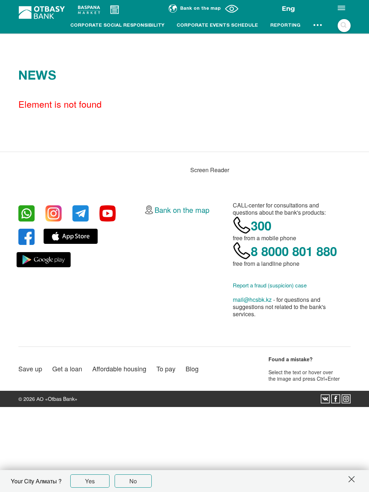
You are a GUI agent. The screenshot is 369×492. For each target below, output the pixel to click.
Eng (288, 9)
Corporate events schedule (217, 25)
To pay (165, 368)
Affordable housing (119, 368)
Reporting (285, 25)
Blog (192, 368)
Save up (30, 368)
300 (261, 225)
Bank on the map (182, 210)
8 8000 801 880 (294, 251)
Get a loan (67, 368)
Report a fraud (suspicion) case (270, 285)
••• (318, 25)
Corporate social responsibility (117, 25)
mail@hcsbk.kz (252, 299)
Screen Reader (209, 170)
